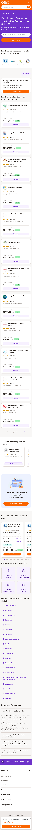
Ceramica (8, 629)
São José (8, 698)
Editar (17, 539)
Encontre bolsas (7, 790)
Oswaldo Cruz (10, 668)
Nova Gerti (8, 648)
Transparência (6, 805)
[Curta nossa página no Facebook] (10, 815)
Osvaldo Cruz (9, 663)
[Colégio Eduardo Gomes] (28, 61)
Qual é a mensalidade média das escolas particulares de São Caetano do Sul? (14, 744)
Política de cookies (7, 822)
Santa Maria (9, 684)
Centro (7, 625)
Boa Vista (8, 620)
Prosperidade (9, 672)
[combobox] (16, 35)
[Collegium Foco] (13, 61)
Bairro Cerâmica (10, 606)
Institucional (5, 795)
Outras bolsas (6, 800)
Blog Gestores (5, 780)
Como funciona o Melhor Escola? (12, 711)
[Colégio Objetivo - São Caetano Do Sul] (5, 61)
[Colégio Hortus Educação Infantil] (20, 61)
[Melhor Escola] (5, 2)
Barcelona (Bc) (10, 615)
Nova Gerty (9, 653)
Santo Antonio (10, 693)
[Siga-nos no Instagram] (14, 815)
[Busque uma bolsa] (28, 7)
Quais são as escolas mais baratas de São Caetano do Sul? (14, 752)
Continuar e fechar (16, 826)
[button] (2, 559)
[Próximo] (24, 432)
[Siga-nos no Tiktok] (22, 815)
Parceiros (4, 771)
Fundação (8, 634)
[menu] (29, 2)
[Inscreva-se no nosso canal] (18, 815)
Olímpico (8, 658)
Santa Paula (9, 689)
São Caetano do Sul (9, 14)
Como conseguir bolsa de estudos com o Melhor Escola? (13, 736)
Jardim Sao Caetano (12, 639)
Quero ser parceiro (6, 776)
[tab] (4, 559)
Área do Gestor (5, 784)
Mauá (7, 644)
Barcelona (8, 610)
